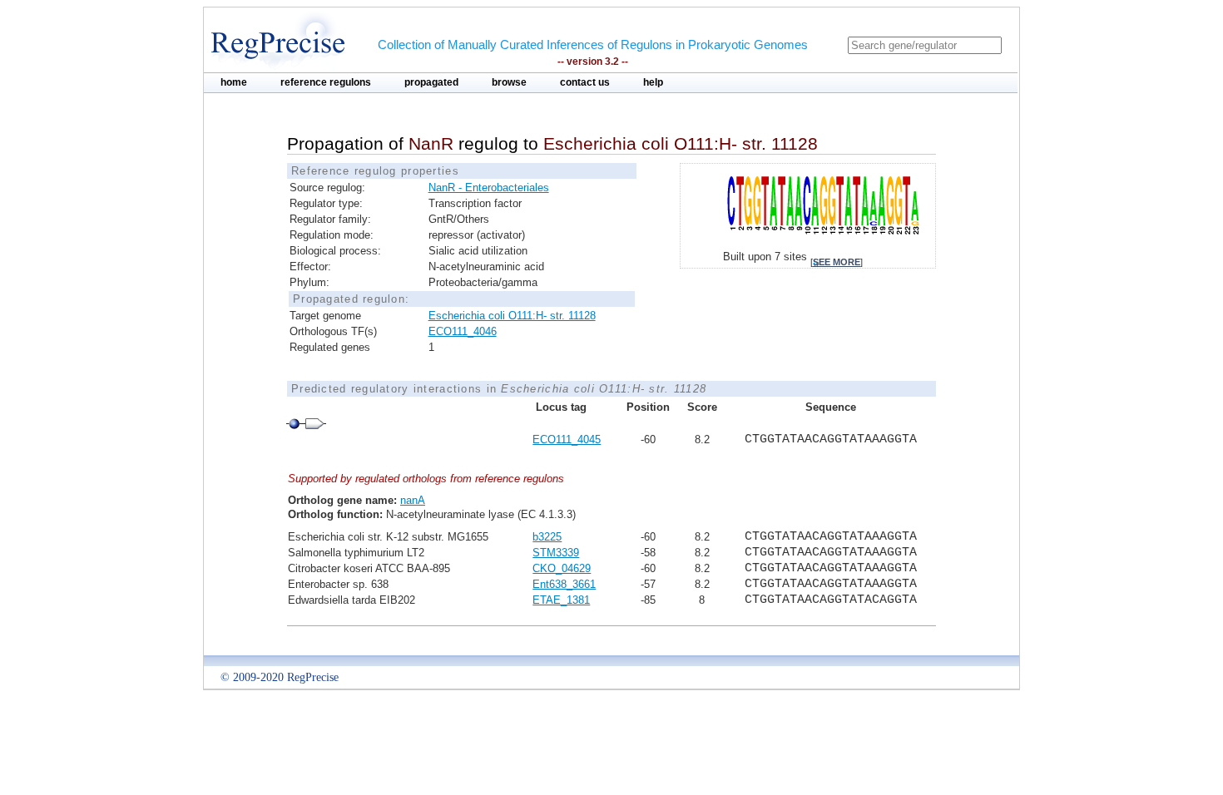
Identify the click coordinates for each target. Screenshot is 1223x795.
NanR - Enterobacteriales (488, 187)
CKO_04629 (561, 568)
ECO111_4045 (566, 439)
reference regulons (325, 82)
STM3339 (555, 552)
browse (509, 82)
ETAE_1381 (561, 600)
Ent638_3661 (564, 584)
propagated (431, 82)
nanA (412, 500)
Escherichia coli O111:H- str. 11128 (512, 315)
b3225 (547, 537)
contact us (585, 82)
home (233, 82)
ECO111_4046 (462, 331)
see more (836, 262)
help (653, 82)
